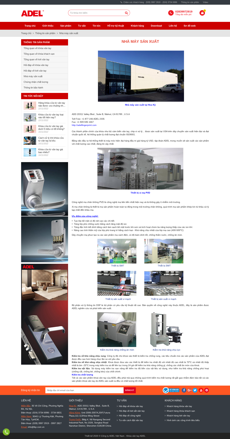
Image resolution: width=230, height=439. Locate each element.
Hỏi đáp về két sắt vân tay (132, 411)
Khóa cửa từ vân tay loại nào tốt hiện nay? (50, 116)
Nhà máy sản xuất (69, 33)
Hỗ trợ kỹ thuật (115, 25)
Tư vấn (82, 25)
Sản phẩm (65, 25)
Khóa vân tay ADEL (136, 436)
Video (205, 2)
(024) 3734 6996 (170, 2)
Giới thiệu (47, 25)
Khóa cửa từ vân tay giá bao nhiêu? (50, 151)
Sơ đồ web (190, 25)
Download (156, 25)
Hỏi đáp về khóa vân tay (36, 65)
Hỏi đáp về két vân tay (35, 70)
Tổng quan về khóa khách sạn (39, 53)
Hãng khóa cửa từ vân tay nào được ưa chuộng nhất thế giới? (51, 104)
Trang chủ (30, 25)
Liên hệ (173, 25)
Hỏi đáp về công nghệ (130, 415)
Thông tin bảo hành (33, 87)
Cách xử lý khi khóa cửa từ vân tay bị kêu (51, 139)
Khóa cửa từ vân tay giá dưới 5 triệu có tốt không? (51, 127)
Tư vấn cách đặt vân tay (131, 420)
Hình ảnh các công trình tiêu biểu (183, 420)
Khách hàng (137, 25)
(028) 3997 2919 (153, 2)
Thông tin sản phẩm (190, 2)
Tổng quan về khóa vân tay (37, 48)
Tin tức (96, 25)
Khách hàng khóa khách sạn (181, 411)
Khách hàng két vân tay (178, 415)
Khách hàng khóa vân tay (179, 406)
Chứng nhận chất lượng (36, 82)
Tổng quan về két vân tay (36, 59)
